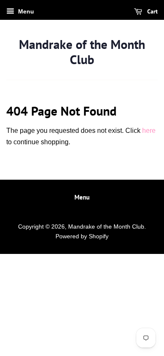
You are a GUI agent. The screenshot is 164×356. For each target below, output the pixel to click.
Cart (151, 11)
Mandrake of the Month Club (82, 52)
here (149, 130)
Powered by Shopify (82, 236)
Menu (25, 11)
